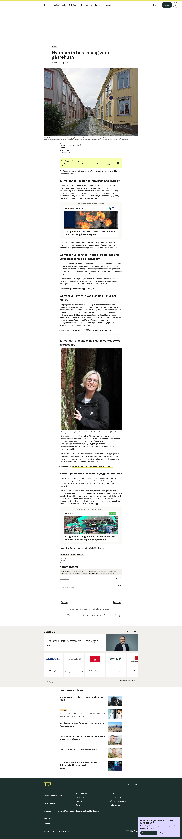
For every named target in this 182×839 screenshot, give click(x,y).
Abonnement (49, 818)
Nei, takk (163, 833)
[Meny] (175, 5)
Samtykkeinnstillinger (116, 797)
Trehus (80, 555)
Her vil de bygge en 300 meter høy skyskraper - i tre (91, 330)
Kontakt (47, 824)
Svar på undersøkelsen (149, 833)
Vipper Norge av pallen (91, 289)
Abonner (167, 5)
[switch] (119, 163)
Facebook (80, 797)
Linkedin (79, 801)
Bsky (78, 805)
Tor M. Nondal (49, 803)
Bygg (54, 47)
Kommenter (75, 145)
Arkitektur (64, 555)
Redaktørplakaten (92, 811)
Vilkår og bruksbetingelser (118, 801)
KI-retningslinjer (114, 805)
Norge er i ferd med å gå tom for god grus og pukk (92, 466)
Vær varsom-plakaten (73, 811)
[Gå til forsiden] (46, 4)
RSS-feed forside (82, 793)
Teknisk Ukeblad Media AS (61, 831)
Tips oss (133, 784)
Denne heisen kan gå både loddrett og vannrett (89, 548)
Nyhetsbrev (112, 793)
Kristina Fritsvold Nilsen (53, 796)
